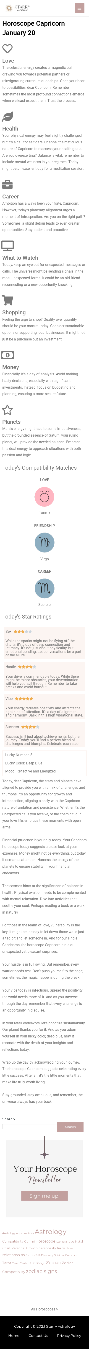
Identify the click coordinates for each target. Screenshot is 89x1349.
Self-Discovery (44, 1255)
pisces (69, 1248)
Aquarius (21, 1233)
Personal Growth (24, 1248)
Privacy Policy (69, 1335)
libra (64, 1241)
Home (13, 1335)
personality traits (52, 1248)
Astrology (50, 1232)
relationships (13, 1255)
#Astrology (8, 1233)
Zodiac (53, 1262)
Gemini (29, 1241)
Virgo (42, 1263)
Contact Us (38, 1335)
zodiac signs (41, 1271)
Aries (31, 1233)
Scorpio (30, 1255)
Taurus (33, 1263)
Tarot (6, 1263)
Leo (58, 1241)
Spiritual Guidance (65, 1255)
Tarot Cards (19, 1263)
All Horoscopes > (44, 1309)
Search (8, 1119)
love (71, 1241)
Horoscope (45, 1241)
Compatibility (12, 1241)
